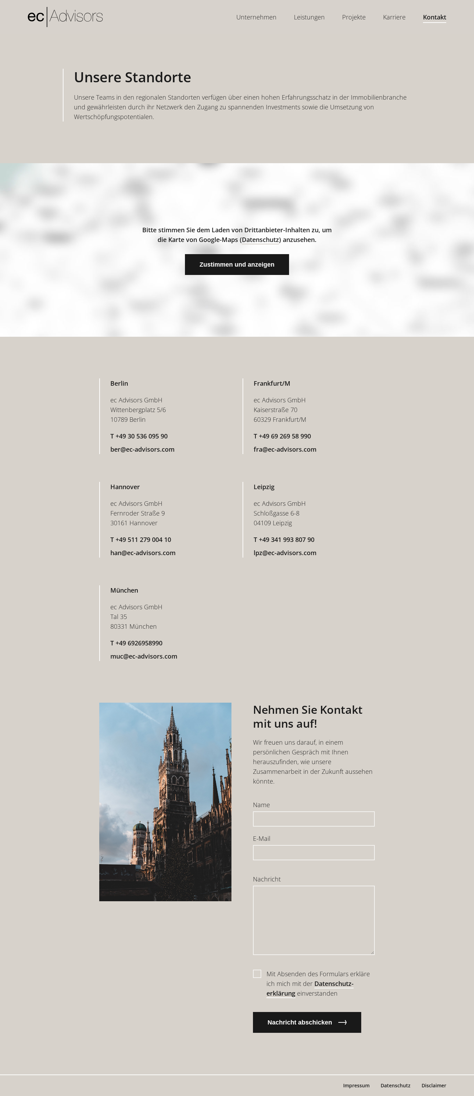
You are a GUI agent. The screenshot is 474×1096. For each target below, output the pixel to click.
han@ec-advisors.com (143, 553)
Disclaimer (434, 1085)
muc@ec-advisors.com (143, 656)
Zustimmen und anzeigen (237, 264)
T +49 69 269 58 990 (282, 436)
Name (261, 805)
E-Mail (261, 838)
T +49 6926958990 (136, 643)
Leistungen (309, 17)
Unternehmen (256, 17)
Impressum (356, 1085)
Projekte (354, 17)
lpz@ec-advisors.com (285, 553)
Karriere (394, 17)
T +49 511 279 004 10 (140, 539)
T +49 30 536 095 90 (139, 436)
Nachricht (267, 879)
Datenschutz (260, 239)
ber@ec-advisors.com (142, 449)
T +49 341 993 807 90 (284, 539)
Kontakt (434, 17)
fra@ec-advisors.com (285, 449)
